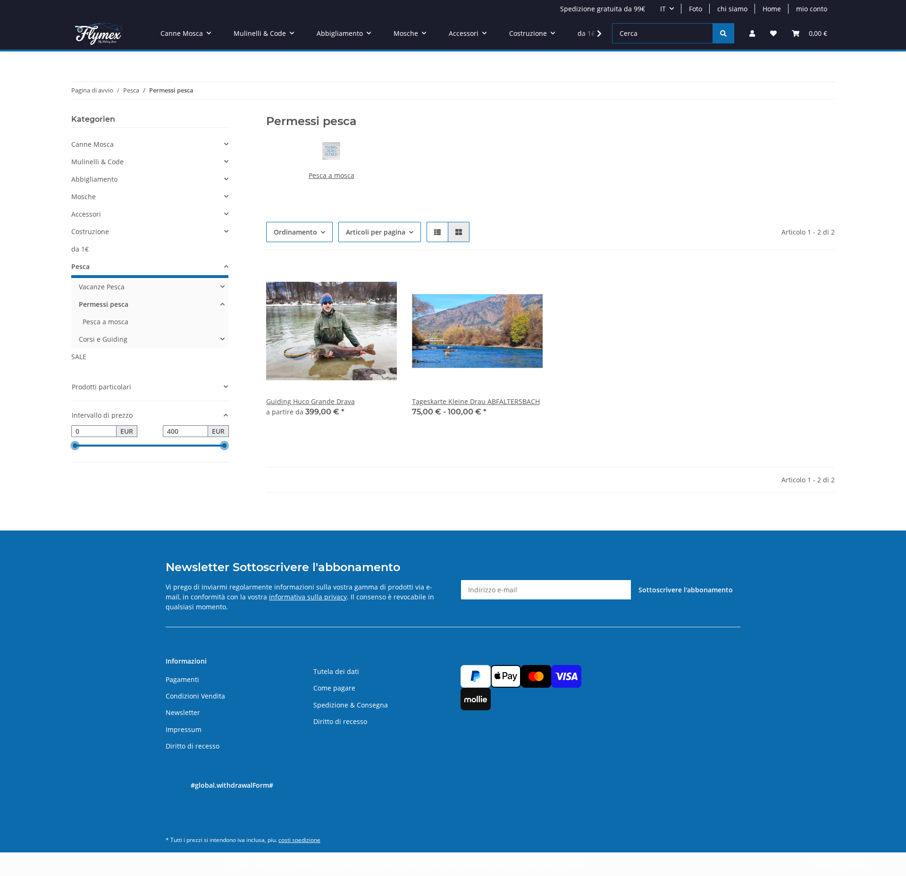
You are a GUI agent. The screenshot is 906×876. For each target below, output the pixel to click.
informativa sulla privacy (308, 596)
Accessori (86, 214)
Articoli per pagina (375, 231)
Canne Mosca (92, 144)
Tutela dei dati (336, 671)
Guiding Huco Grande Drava (310, 401)
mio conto (811, 8)
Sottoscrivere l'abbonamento (685, 589)
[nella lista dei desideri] (380, 281)
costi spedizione (299, 840)
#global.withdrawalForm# (232, 785)
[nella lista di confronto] (356, 281)
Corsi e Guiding (103, 339)
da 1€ (80, 248)
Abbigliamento (94, 179)
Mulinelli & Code (97, 161)
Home (772, 8)
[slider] (75, 446)
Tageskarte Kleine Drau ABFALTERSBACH (476, 401)
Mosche (83, 196)
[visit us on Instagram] (175, 818)
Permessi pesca (103, 304)
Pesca (80, 266)
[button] (752, 33)
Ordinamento (295, 231)
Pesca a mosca (331, 175)
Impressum (183, 729)
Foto (695, 8)
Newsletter (183, 712)
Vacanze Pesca (102, 286)
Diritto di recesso (192, 745)
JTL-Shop (857, 864)
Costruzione (90, 231)
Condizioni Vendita (195, 695)
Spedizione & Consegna (350, 704)
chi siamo (732, 8)
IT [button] (663, 8)
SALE (78, 356)
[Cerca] (723, 33)
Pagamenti (182, 679)
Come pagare (334, 687)
